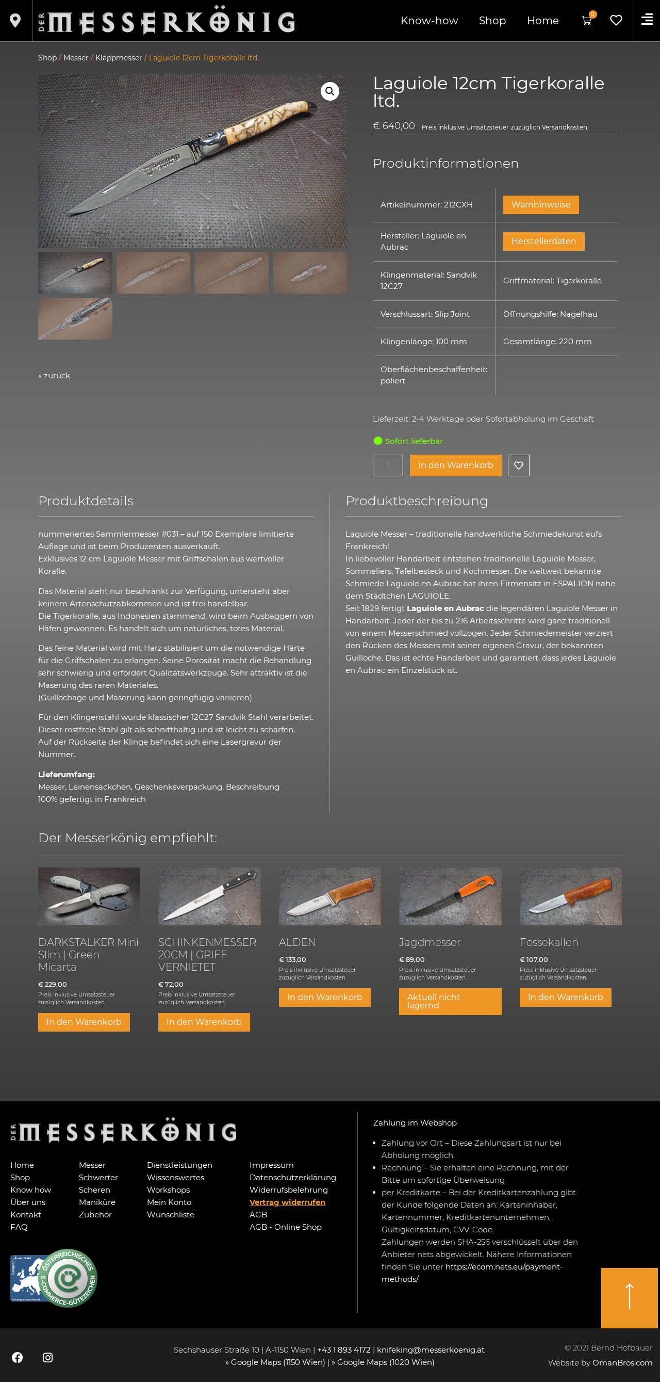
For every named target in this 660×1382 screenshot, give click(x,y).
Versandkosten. (565, 127)
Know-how (429, 20)
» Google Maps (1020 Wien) (383, 1362)
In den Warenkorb (455, 465)
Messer (76, 57)
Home (543, 20)
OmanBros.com (622, 1363)
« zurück (54, 375)
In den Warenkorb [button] (84, 1022)
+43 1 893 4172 (344, 1350)
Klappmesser (118, 57)
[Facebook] (17, 1357)
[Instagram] (47, 1357)
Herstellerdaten (544, 241)
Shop (492, 20)
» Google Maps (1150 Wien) (276, 1362)
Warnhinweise (541, 205)
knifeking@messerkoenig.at (432, 1350)
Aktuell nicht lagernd (433, 1001)
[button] (330, 91)
